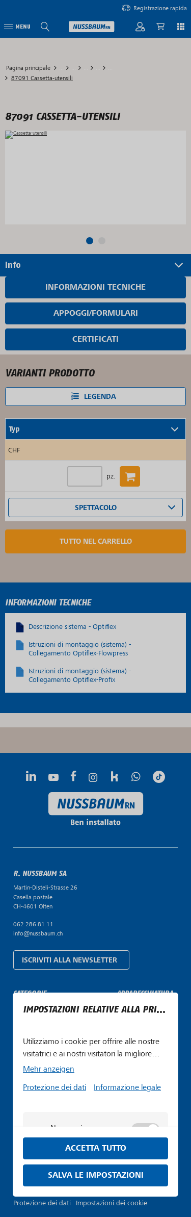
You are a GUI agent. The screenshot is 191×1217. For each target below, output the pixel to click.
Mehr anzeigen (48, 1069)
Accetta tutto (95, 1148)
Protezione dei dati (54, 1087)
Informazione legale (127, 1087)
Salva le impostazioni (96, 1175)
